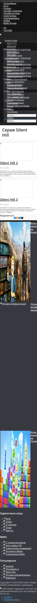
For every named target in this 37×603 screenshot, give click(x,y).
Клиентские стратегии (19, 49)
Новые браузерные (17, 79)
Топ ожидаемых (15, 102)
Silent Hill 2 (9, 163)
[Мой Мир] (20, 218)
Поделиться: (7, 215)
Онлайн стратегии (12, 11)
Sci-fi (5, 6)
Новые (6, 78)
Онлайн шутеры (11, 13)
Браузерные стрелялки (19, 67)
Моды (10, 114)
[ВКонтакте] (15, 218)
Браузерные (9, 66)
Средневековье (11, 18)
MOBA (6, 21)
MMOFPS (11, 46)
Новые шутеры (15, 84)
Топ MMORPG (14, 93)
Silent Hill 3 (9, 199)
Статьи (7, 108)
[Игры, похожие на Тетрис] (15, 469)
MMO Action (13, 60)
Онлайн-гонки (14, 63)
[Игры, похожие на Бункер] (15, 262)
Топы (6, 90)
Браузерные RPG (15, 69)
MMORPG (12, 51)
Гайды (10, 117)
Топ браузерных (15, 91)
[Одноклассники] (17, 218)
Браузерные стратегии (19, 72)
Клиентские (11, 40)
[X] (22, 218)
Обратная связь (11, 599)
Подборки (12, 111)
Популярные (9, 3)
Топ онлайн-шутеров (18, 105)
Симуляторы (10, 16)
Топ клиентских (15, 96)
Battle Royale (10, 23)
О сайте (7, 597)
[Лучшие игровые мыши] (15, 367)
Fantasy (7, 8)
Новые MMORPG (15, 81)
